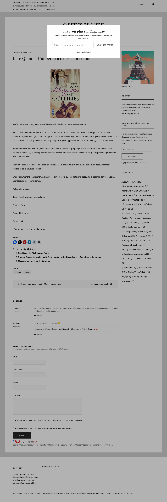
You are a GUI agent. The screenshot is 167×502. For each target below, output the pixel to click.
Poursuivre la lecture (83, 52)
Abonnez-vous (104, 45)
